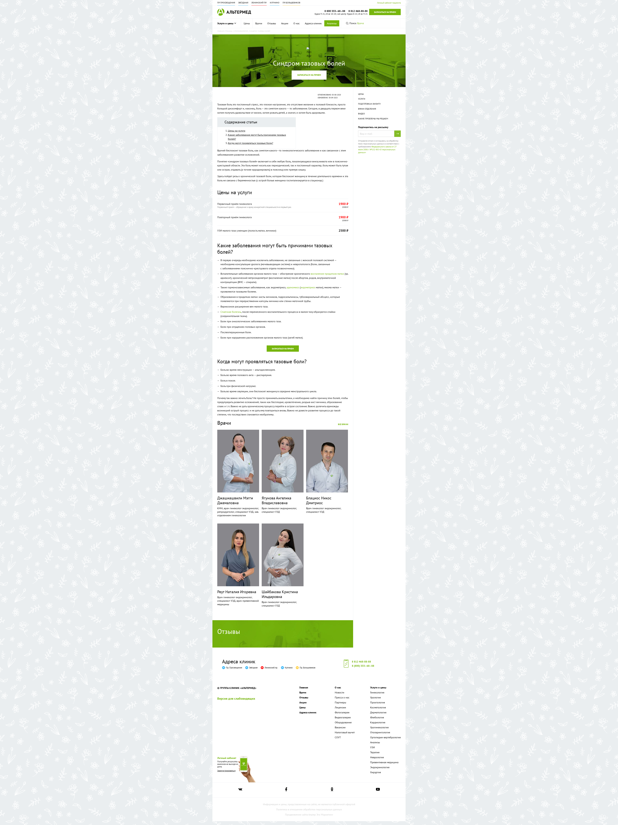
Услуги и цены (225, 23)
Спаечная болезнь (230, 311)
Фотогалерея (342, 712)
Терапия (374, 752)
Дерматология (378, 712)
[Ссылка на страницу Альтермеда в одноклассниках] (332, 790)
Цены (247, 23)
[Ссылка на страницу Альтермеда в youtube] (378, 790)
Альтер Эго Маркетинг (320, 814)
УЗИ (372, 747)
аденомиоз (293, 287)
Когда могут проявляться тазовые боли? (250, 143)
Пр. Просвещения (226, 2)
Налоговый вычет (345, 732)
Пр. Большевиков (291, 2)
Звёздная (243, 2)
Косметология (378, 707)
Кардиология (377, 722)
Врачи (258, 23)
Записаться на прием (385, 12)
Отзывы (271, 23)
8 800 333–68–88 (334, 11)
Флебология (377, 717)
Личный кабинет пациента (389, 3)
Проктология (377, 702)
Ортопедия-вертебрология (385, 737)
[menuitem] (247, 23)
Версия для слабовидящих (236, 698)
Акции (284, 23)
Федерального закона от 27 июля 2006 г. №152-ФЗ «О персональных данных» (377, 149)
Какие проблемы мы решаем (373, 118)
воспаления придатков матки (327, 273)
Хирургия (375, 772)
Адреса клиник (313, 23)
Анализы (332, 23)
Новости (339, 692)
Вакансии (340, 727)
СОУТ (338, 737)
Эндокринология (379, 767)
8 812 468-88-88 (361, 661)
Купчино (274, 2)
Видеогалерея (343, 717)
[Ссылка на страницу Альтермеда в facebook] (286, 790)
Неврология (377, 757)
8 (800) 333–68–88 (363, 665)
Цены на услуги (236, 130)
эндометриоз (307, 287)
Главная (303, 687)
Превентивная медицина (384, 762)
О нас (296, 23)
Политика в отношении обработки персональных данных (309, 809)
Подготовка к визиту (369, 103)
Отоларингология (380, 732)
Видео (361, 113)
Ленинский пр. (259, 2)
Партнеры (340, 702)
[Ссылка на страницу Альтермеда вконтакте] (240, 790)
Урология (375, 697)
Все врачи (343, 424)
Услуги (361, 98)
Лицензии (340, 707)
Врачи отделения (367, 108)
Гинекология (377, 692)
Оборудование (343, 722)
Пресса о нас (342, 697)
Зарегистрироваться (226, 770)
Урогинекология (379, 727)
